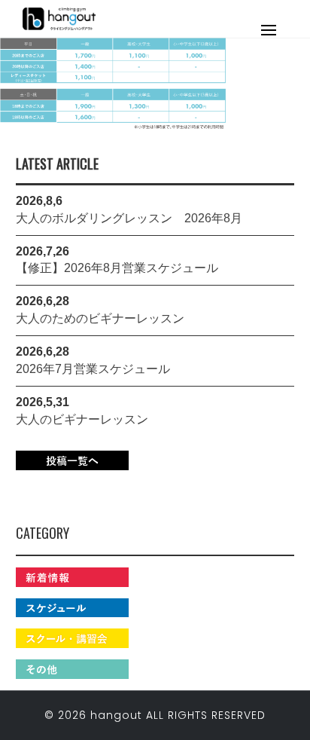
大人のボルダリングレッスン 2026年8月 (129, 218)
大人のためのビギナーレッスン (100, 318)
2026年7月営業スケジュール (93, 368)
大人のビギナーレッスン (82, 419)
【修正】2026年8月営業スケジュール (117, 267)
